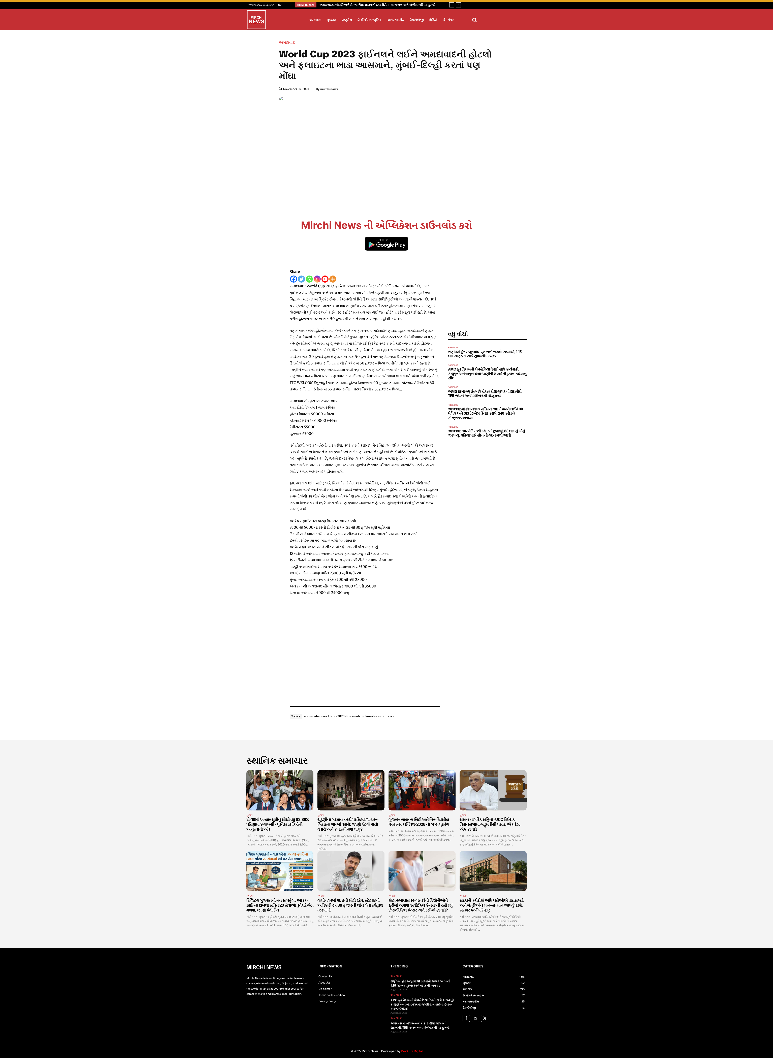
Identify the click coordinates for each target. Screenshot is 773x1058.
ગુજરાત (250, 815)
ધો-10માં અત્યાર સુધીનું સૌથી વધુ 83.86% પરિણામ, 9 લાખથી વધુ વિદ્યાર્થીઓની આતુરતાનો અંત (277, 825)
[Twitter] (301, 279)
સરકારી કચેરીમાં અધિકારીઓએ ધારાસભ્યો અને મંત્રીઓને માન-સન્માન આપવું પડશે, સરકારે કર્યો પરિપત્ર (492, 905)
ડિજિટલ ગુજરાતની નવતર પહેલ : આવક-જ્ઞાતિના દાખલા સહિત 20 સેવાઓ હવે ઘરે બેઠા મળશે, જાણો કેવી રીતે (279, 905)
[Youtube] (325, 279)
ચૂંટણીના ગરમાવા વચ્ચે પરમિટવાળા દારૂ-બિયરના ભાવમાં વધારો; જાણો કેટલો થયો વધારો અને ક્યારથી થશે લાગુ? (347, 825)
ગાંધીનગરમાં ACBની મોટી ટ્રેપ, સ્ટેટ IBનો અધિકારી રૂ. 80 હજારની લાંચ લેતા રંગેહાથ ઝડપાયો (350, 905)
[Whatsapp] (309, 279)
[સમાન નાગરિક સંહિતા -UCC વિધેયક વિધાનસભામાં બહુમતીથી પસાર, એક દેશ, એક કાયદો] (493, 790)
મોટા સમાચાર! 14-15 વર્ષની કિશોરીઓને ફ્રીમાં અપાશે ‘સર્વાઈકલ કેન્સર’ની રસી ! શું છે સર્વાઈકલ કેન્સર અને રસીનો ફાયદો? (420, 905)
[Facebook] (293, 279)
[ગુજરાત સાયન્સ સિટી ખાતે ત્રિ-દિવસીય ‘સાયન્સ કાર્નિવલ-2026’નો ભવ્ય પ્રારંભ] (422, 790)
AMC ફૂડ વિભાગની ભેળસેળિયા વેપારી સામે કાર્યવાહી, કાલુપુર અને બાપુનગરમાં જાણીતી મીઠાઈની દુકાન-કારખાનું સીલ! (487, 374)
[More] (332, 279)
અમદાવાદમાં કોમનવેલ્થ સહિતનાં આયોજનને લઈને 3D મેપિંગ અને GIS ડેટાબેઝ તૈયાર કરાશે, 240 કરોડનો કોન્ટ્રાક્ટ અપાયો (485, 414)
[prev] (451, 4)
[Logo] (256, 20)
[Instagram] (317, 279)
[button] (474, 20)
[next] (458, 4)
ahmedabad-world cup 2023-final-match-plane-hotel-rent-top (349, 716)
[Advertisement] (365, 650)
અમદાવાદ (287, 42)
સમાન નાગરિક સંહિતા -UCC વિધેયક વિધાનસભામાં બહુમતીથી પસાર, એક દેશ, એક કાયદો (490, 825)
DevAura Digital (412, 1051)
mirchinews (329, 89)
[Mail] (475, 1018)
